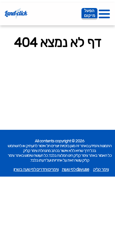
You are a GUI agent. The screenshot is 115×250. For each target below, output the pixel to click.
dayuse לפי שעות (75, 169)
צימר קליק (101, 169)
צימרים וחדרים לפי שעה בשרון (35, 169)
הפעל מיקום (89, 13)
